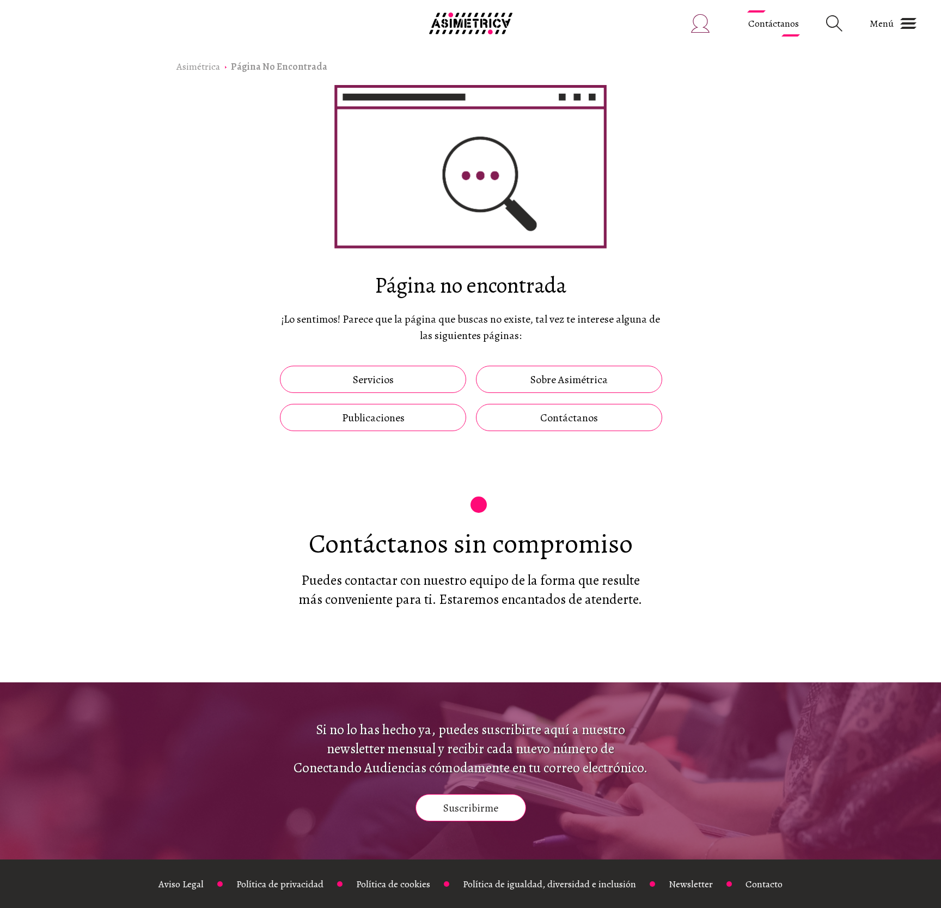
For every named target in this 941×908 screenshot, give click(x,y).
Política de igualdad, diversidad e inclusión (549, 884)
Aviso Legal (181, 884)
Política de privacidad (279, 884)
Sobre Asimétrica (569, 379)
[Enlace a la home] (470, 23)
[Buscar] (834, 23)
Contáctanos (773, 23)
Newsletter (691, 884)
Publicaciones (373, 417)
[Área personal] (700, 23)
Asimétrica (198, 66)
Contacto (764, 884)
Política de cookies (393, 884)
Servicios (373, 379)
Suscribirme (470, 808)
